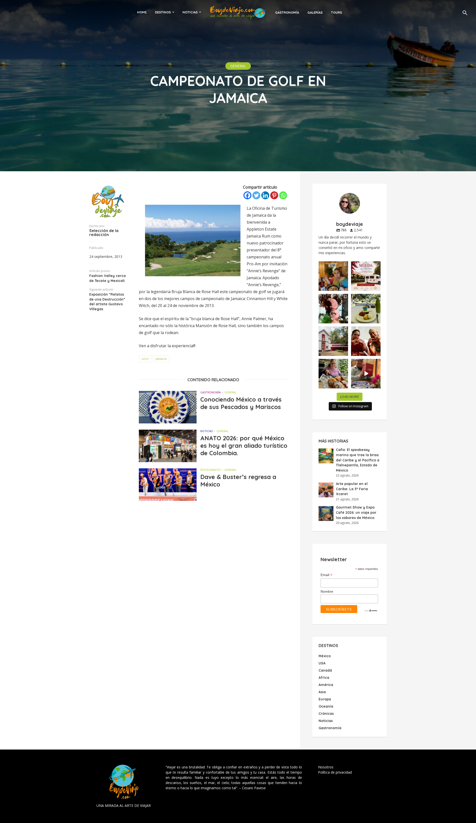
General (238, 66)
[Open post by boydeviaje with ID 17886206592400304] (366, 373)
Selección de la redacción (104, 233)
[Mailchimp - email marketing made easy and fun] (371, 610)
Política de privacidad (335, 772)
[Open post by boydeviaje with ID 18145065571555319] (333, 276)
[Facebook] (247, 195)
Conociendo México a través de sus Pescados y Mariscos (241, 403)
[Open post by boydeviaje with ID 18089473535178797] (333, 341)
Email (326, 575)
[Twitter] (256, 195)
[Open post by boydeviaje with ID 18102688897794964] (333, 373)
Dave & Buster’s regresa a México (238, 480)
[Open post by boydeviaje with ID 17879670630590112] (333, 308)
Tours (336, 12)
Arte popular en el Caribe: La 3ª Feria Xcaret (352, 488)
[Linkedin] (265, 195)
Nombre (327, 591)
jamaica (161, 359)
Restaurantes (210, 470)
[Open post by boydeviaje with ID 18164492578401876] (366, 341)
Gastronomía (287, 12)
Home (142, 12)
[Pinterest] (274, 195)
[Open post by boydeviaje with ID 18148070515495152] (366, 276)
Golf (145, 359)
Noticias (190, 12)
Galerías (315, 12)
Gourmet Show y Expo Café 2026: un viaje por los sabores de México (356, 512)
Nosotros (325, 767)
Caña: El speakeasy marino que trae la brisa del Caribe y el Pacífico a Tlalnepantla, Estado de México (357, 459)
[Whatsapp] (283, 195)
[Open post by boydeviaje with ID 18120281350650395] (366, 308)
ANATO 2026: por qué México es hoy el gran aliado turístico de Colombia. (243, 445)
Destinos (163, 12)
